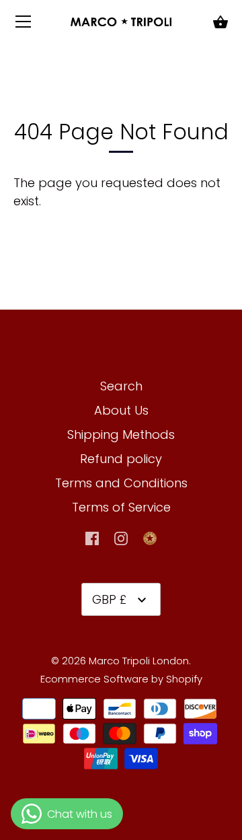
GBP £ (109, 599)
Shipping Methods (121, 434)
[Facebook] (92, 537)
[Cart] (220, 23)
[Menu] (23, 24)
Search (121, 386)
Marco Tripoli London (139, 661)
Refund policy (121, 458)
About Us (121, 410)
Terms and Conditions (121, 483)
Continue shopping (101, 201)
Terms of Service (121, 507)
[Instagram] (121, 537)
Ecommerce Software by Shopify (121, 679)
